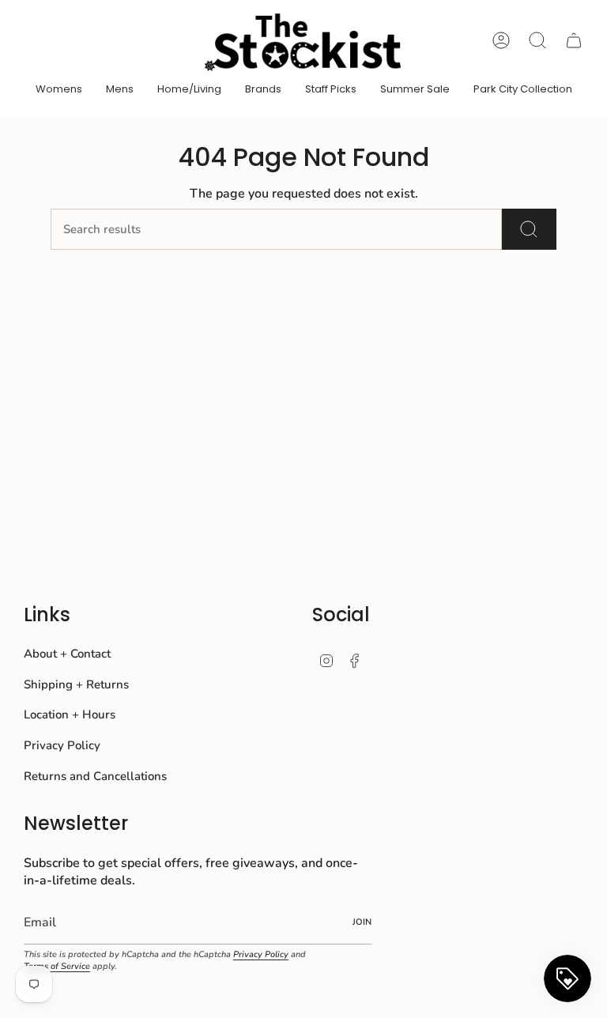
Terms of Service (57, 966)
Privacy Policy (62, 745)
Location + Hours (69, 714)
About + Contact (67, 654)
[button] (59, 90)
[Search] (529, 229)
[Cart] (574, 40)
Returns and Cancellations (95, 776)
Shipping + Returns (76, 684)
